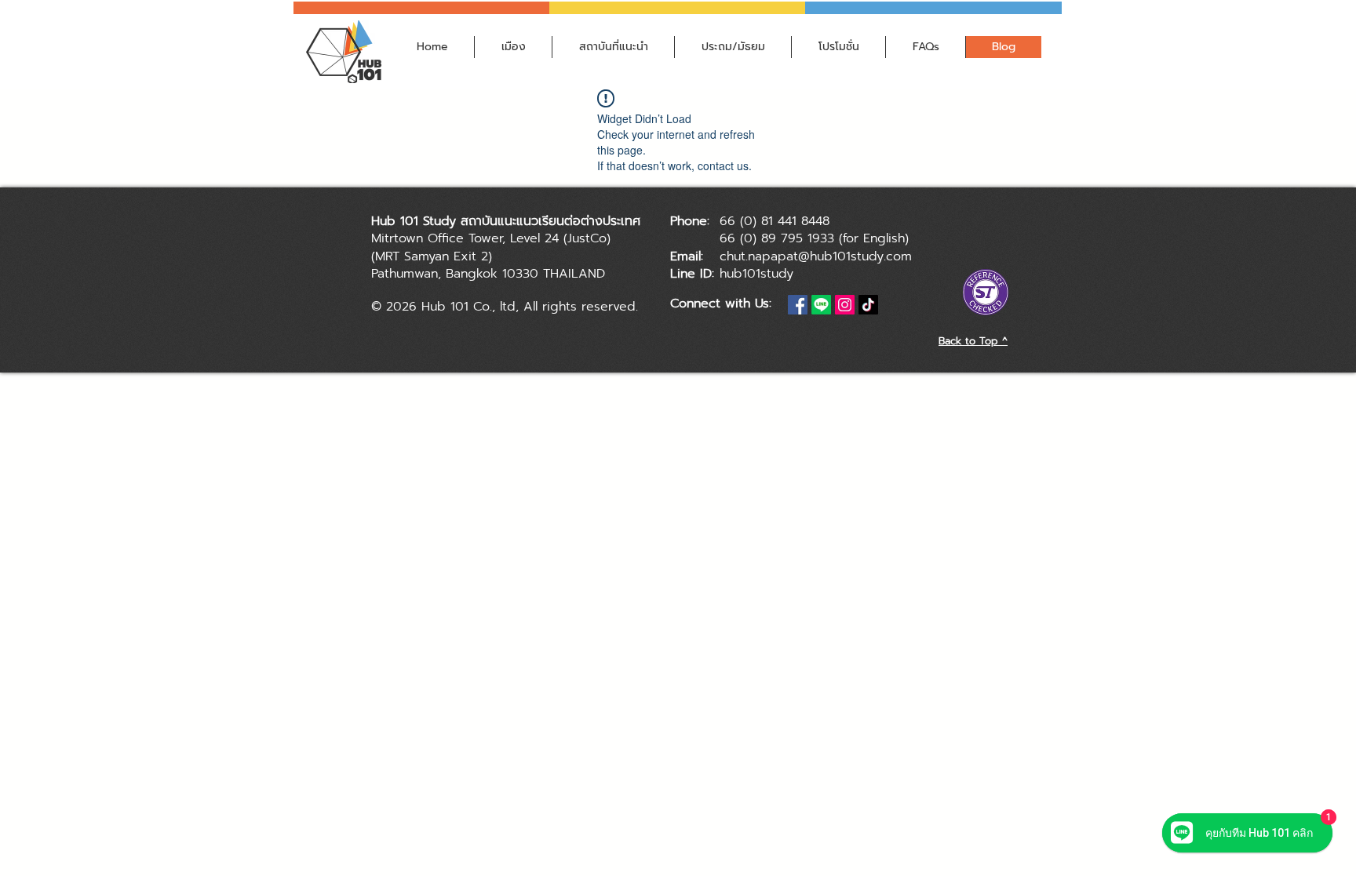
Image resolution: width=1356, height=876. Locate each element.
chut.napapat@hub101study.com (816, 256)
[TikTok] (868, 304)
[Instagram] (845, 304)
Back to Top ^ (973, 340)
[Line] (821, 304)
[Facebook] (797, 304)
